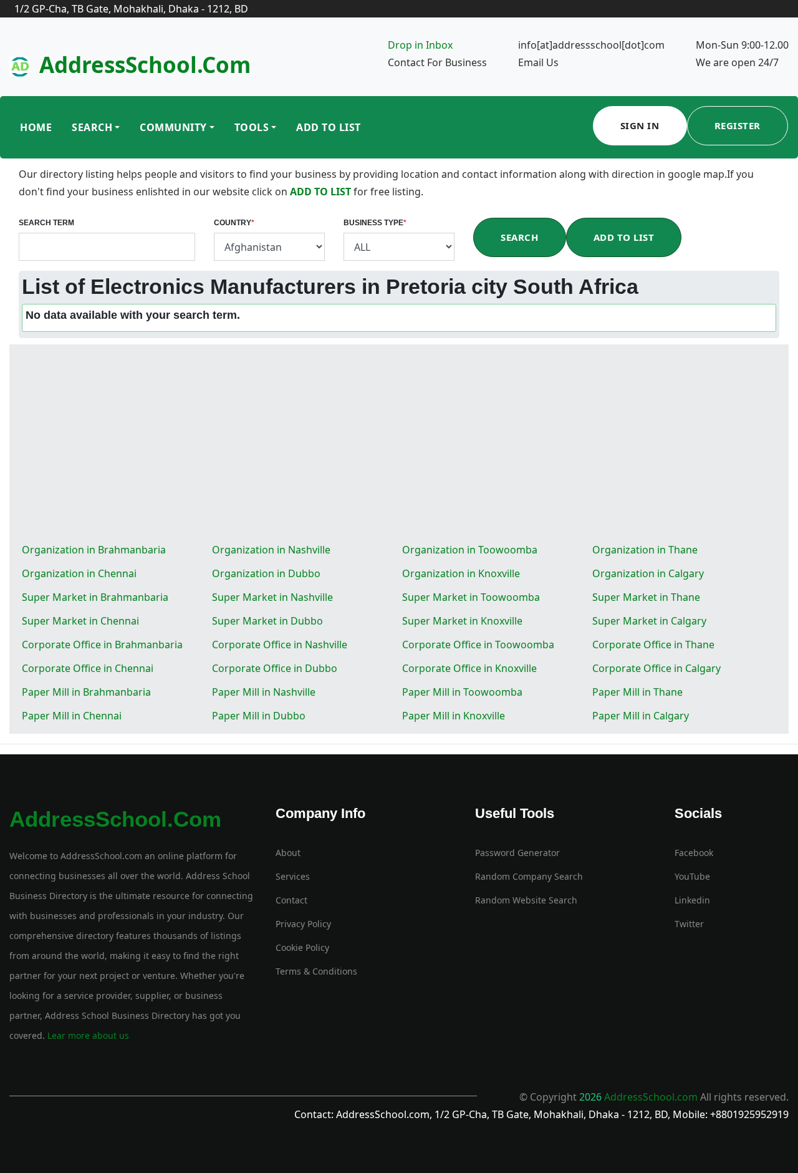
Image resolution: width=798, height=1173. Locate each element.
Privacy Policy (303, 924)
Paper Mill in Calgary (640, 716)
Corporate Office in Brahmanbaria (102, 644)
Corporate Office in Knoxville (469, 668)
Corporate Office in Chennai (87, 668)
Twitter (689, 924)
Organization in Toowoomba (469, 550)
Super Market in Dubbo (267, 621)
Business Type (375, 222)
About (288, 853)
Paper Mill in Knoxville (453, 716)
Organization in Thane (645, 550)
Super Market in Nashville (272, 597)
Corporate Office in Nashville (279, 644)
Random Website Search (526, 900)
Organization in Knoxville (461, 573)
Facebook (694, 853)
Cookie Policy (302, 947)
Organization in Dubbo (266, 573)
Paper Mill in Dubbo (258, 716)
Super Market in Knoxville (462, 621)
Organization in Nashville (271, 550)
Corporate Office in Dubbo (274, 668)
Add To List (328, 127)
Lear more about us (87, 1035)
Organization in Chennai (79, 573)
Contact (291, 900)
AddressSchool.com (145, 64)
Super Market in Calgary (649, 621)
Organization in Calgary (648, 573)
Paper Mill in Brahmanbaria (86, 692)
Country (234, 222)
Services (293, 876)
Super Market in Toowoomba (471, 597)
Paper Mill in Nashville (263, 692)
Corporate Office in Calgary (656, 668)
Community (173, 127)
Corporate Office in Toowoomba (478, 644)
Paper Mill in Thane (637, 692)
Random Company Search (529, 876)
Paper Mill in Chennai (72, 716)
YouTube (692, 876)
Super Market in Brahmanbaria (95, 597)
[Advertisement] (399, 444)
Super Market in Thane (646, 597)
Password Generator (517, 853)
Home (36, 127)
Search (92, 127)
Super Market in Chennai (80, 621)
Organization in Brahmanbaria (94, 550)
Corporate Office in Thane (653, 644)
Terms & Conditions (316, 971)
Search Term (46, 222)
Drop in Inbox (420, 45)
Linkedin (692, 900)
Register (737, 125)
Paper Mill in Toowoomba (462, 692)
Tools (251, 127)
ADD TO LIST (321, 191)
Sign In (640, 125)
